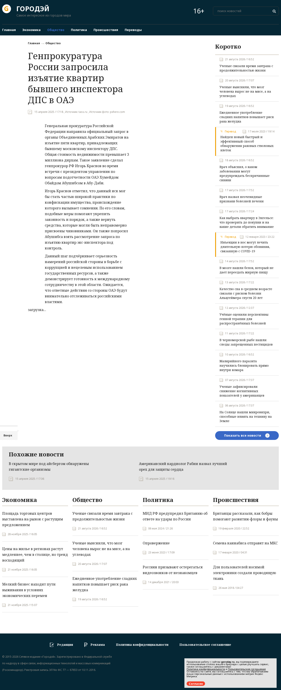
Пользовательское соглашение (205, 644)
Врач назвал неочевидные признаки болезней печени (242, 199)
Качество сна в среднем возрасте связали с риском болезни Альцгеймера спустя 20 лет (246, 293)
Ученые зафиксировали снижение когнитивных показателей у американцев (242, 390)
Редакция (65, 644)
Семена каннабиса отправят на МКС (245, 543)
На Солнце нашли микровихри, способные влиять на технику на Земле (246, 416)
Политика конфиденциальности (142, 644)
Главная (34, 43)
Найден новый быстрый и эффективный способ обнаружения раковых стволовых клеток (247, 143)
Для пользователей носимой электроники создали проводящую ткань (244, 573)
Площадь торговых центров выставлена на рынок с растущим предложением (32, 519)
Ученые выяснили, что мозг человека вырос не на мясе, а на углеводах (245, 91)
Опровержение (156, 543)
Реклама (97, 644)
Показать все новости (243, 435)
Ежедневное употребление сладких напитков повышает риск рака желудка (247, 116)
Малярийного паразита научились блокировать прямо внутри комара (244, 365)
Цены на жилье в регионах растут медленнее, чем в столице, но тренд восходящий (35, 554)
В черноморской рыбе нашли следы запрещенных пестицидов (246, 342)
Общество (53, 43)
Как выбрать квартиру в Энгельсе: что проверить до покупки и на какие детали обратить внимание (247, 222)
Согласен (196, 684)
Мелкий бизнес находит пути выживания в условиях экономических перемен (29, 590)
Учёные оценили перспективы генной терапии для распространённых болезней (244, 318)
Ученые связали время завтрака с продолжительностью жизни (246, 68)
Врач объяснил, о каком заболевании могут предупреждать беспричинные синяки (245, 173)
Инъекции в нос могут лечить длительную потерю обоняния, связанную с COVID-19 (245, 246)
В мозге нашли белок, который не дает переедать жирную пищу (247, 270)
